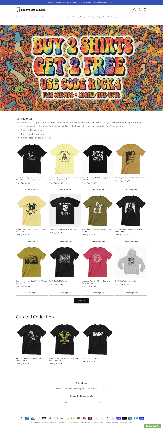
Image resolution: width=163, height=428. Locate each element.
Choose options (32, 189)
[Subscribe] (100, 402)
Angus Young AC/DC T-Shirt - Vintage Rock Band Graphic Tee (30, 359)
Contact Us (153, 426)
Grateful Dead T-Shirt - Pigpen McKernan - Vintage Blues (130, 230)
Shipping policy (98, 422)
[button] (21, 16)
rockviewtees (39, 422)
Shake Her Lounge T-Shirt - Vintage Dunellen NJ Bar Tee (97, 179)
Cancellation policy (126, 422)
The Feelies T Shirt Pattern (58, 281)
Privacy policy (73, 422)
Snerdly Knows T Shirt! (90, 358)
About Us (103, 389)
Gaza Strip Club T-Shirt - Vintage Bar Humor (130, 178)
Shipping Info (79, 389)
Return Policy (92, 389)
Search (59, 389)
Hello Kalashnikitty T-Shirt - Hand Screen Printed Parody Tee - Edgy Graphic (30, 179)
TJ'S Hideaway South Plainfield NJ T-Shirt (63, 229)
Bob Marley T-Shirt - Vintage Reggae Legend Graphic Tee (97, 230)
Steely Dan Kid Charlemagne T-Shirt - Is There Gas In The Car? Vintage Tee (65, 179)
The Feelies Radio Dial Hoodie (125, 281)
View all (81, 301)
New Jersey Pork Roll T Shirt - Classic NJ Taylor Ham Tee (96, 282)
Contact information (111, 422)
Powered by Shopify (50, 422)
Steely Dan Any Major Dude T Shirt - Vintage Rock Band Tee (31, 282)
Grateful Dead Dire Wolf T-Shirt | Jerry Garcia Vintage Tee (31, 230)
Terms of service (85, 422)
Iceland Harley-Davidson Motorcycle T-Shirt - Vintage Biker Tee (64, 359)
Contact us (68, 389)
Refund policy (62, 422)
